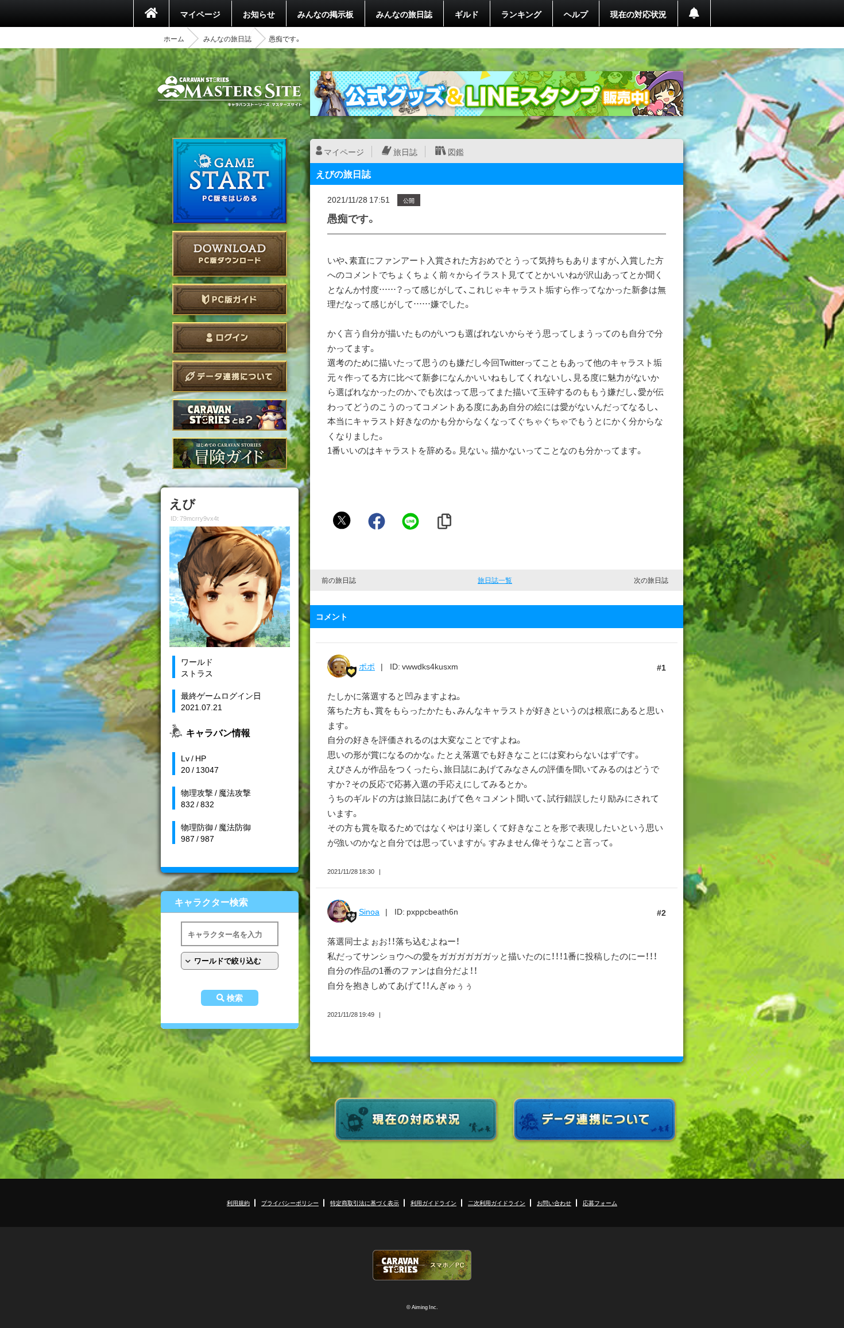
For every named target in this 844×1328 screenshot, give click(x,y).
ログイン (229, 338)
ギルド (467, 14)
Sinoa (369, 911)
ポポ (367, 666)
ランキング (521, 14)
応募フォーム (600, 1202)
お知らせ (259, 14)
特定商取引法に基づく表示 (364, 1202)
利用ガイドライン (433, 1202)
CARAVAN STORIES (422, 1265)
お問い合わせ (554, 1202)
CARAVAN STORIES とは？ (229, 415)
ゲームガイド (229, 453)
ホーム (174, 38)
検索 (235, 998)
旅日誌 (405, 151)
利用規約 (238, 1202)
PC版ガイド (229, 299)
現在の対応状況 (638, 14)
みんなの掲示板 (325, 14)
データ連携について (229, 376)
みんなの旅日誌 (404, 14)
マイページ (200, 14)
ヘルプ (576, 14)
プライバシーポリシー (290, 1202)
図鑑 (456, 151)
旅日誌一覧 (495, 580)
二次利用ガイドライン (496, 1202)
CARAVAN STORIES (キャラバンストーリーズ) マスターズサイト (229, 91)
